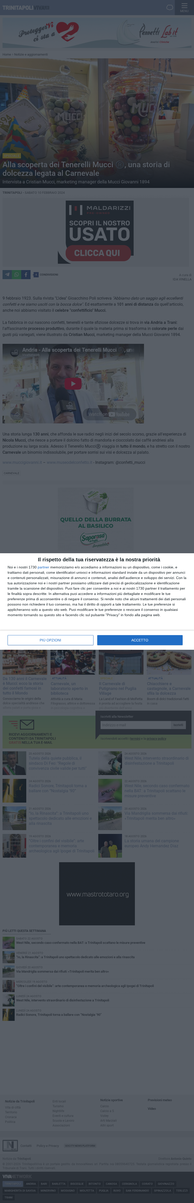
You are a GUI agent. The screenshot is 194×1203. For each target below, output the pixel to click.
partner (43, 567)
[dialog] (97, 601)
